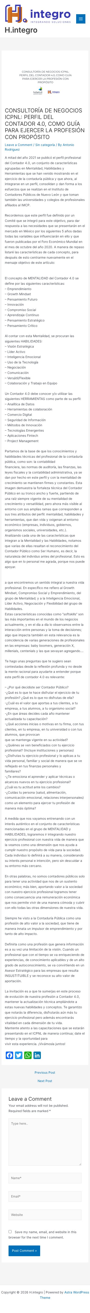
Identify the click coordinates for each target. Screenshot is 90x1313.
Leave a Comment (18, 145)
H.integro (21, 29)
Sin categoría (45, 145)
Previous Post (45, 1072)
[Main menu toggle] (81, 19)
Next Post (45, 1081)
